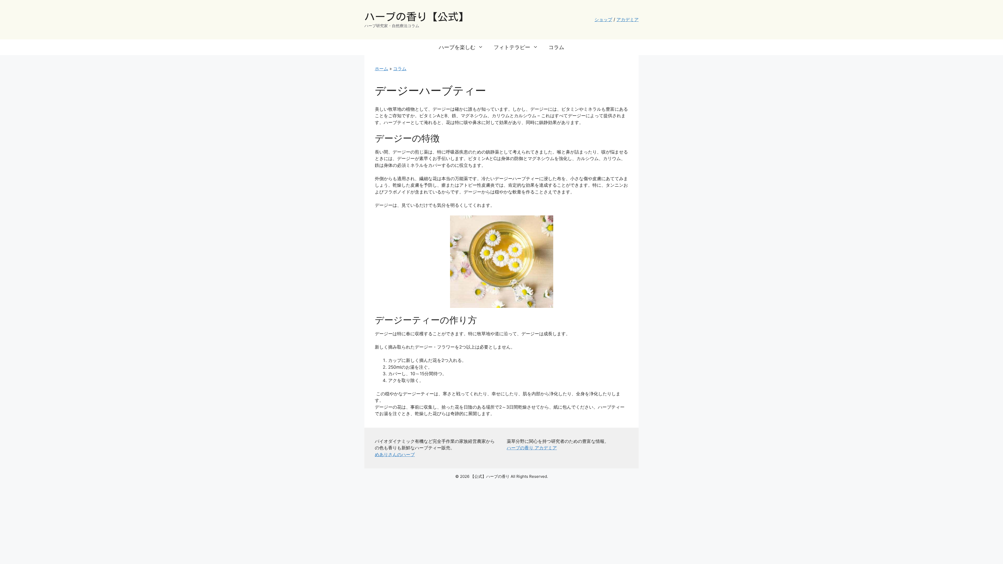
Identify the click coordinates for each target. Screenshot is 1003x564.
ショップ (603, 19)
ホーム (381, 68)
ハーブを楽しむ (457, 47)
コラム (556, 47)
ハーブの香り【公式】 (416, 16)
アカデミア (627, 19)
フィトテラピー (512, 47)
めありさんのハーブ (395, 454)
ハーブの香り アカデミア (532, 447)
